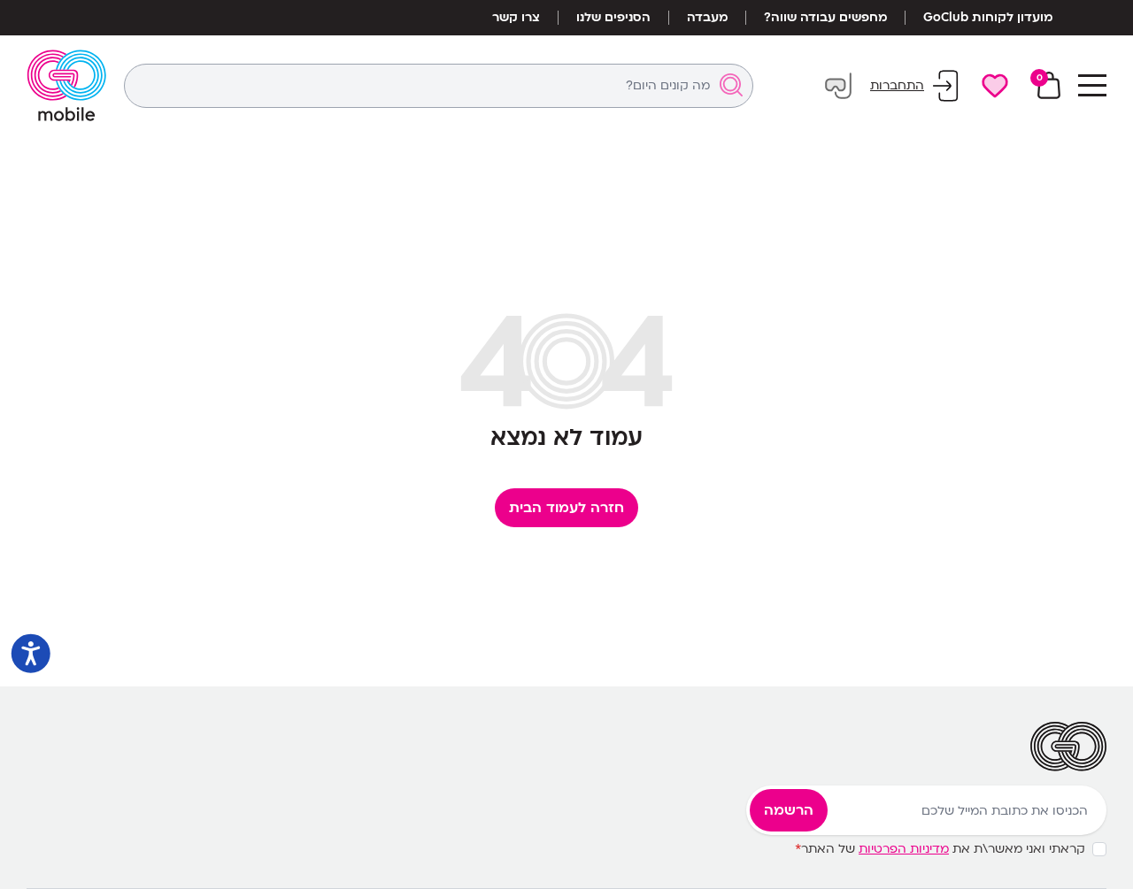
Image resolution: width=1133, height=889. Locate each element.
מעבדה (707, 18)
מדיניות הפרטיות (904, 848)
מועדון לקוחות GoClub (987, 18)
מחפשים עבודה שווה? (825, 18)
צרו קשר (516, 18)
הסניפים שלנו (613, 18)
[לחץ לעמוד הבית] (66, 85)
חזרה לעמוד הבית (566, 507)
